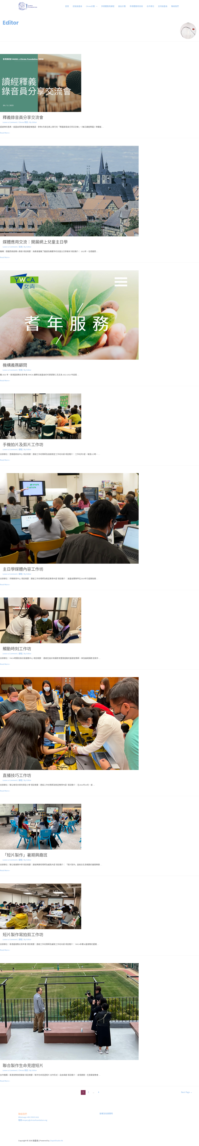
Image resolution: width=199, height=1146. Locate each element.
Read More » (5, 133)
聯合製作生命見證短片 (23, 1065)
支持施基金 (162, 6)
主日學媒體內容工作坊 (23, 569)
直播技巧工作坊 (17, 775)
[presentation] (96, 6)
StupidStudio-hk (56, 1140)
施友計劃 (122, 6)
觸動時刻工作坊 (17, 649)
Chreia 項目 (23, 122)
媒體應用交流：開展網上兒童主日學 (35, 242)
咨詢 (20, 247)
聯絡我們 (175, 6)
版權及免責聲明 (106, 1113)
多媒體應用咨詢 (136, 6)
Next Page (186, 1092)
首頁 (67, 6)
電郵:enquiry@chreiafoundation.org (32, 1120)
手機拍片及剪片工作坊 (23, 445)
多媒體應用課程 (107, 6)
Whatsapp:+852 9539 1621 (28, 1117)
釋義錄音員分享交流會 (23, 117)
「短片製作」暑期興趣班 (25, 855)
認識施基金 (77, 6)
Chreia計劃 (90, 6)
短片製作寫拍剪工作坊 (23, 935)
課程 (20, 449)
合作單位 (150, 6)
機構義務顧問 (15, 365)
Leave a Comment (10, 122)
